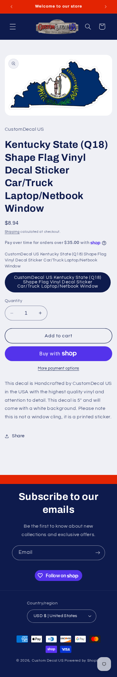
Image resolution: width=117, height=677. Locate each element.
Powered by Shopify (82, 660)
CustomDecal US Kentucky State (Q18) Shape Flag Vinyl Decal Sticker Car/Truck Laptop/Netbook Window (57, 282)
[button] (13, 26)
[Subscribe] (98, 552)
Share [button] (18, 436)
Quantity (13, 301)
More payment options (58, 368)
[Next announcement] (105, 6)
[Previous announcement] (11, 6)
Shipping (12, 231)
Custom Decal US (48, 660)
